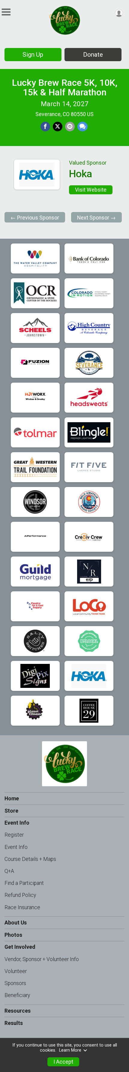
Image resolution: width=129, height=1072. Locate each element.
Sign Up (32, 54)
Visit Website (90, 190)
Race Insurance (22, 907)
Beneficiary (17, 995)
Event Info (16, 847)
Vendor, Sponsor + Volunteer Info (41, 959)
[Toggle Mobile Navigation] (6, 12)
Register (14, 835)
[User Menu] (119, 13)
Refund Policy (20, 895)
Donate (93, 54)
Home (11, 799)
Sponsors (15, 983)
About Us (15, 923)
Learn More (70, 1050)
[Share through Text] (82, 126)
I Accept (63, 1062)
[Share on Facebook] (45, 126)
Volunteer (15, 971)
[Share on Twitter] (57, 126)
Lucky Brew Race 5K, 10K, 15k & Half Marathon (64, 87)
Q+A (9, 871)
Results (13, 1023)
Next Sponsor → (96, 218)
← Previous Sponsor (34, 218)
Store (11, 811)
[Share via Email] (70, 126)
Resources (17, 1011)
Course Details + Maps (30, 859)
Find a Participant (24, 883)
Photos (13, 935)
